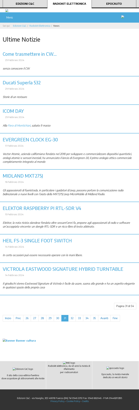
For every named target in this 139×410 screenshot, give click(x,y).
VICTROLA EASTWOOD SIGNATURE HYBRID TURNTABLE (63, 269)
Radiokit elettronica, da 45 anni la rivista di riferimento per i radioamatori (69, 369)
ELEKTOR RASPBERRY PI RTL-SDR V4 (42, 208)
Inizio (8, 318)
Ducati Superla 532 (22, 82)
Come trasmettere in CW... (30, 54)
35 (94, 318)
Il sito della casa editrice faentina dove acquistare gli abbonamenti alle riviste (22, 377)
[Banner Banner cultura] (19, 340)
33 (79, 318)
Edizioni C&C (25, 3)
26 (27, 318)
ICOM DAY (13, 111)
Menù (9, 17)
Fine (115, 318)
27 (34, 318)
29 (50, 318)
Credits (85, 401)
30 (57, 318)
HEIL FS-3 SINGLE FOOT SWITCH (37, 240)
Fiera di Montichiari (19, 125)
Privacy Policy (57, 401)
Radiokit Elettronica (69, 3)
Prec (18, 318)
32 (72, 318)
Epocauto (114, 3)
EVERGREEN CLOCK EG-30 (30, 139)
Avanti (104, 318)
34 (87, 318)
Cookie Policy (73, 401)
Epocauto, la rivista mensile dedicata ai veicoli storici (115, 376)
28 (42, 318)
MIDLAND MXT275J (23, 176)
